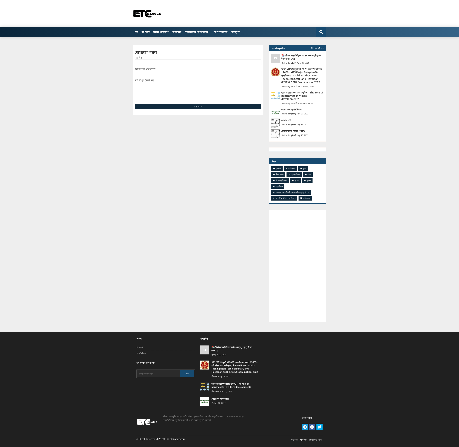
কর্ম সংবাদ (146, 32)
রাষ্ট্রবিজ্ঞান (279, 186)
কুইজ (304, 168)
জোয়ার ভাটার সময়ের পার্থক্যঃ (293, 131)
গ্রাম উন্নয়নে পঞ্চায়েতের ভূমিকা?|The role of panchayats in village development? (302, 96)
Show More (317, 48)
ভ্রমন (309, 180)
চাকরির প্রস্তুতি (160, 32)
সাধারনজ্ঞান (176, 32)
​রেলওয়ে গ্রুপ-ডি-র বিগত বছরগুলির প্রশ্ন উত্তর (292, 192)
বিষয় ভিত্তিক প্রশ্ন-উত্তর (196, 32)
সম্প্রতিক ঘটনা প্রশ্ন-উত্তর (285, 198)
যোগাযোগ (303, 439)
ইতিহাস (278, 168)
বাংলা (309, 174)
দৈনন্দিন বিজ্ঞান (295, 174)
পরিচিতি (294, 439)
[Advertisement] (261, 13)
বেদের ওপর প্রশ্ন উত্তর (291, 109)
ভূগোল (297, 180)
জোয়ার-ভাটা (286, 120)
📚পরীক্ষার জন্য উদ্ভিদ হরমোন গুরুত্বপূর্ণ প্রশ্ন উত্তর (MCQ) (301, 57)
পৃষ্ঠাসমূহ (234, 32)
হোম (136, 32)
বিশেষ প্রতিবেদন (220, 32)
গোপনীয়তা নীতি (315, 439)
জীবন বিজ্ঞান (279, 174)
